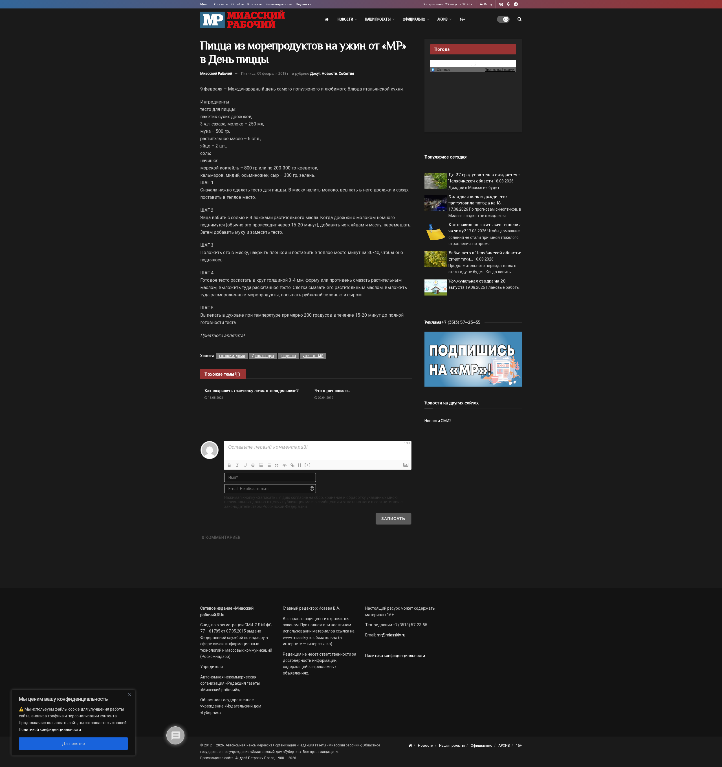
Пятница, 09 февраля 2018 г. (265, 73)
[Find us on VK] (501, 4)
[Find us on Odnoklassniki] (508, 4)
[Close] (129, 694)
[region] (73, 723)
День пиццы (263, 356)
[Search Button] (520, 19)
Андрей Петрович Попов (254, 758)
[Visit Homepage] (242, 19)
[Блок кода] (285, 465)
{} (300, 465)
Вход (487, 4)
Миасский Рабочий (216, 73)
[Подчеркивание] (245, 465)
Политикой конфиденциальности (50, 729)
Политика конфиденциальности (395, 655)
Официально (414, 19)
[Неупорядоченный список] (269, 465)
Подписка (303, 4)
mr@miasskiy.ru (390, 635)
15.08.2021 (215, 398)
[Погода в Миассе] (473, 63)
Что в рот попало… (332, 390)
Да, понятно (73, 743)
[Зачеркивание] (253, 465)
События (346, 73)
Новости (345, 19)
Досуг (315, 73)
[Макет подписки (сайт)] (473, 358)
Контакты (254, 4)
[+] (308, 465)
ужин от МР (313, 356)
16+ (462, 19)
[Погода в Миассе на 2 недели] (500, 70)
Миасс (205, 4)
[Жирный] (229, 465)
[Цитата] (277, 465)
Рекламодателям (279, 4)
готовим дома (232, 356)
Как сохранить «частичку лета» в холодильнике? (251, 390)
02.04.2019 (325, 398)
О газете (221, 4)
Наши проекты (378, 19)
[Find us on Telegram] (516, 4)
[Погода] (441, 69)
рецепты (288, 356)
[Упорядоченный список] (261, 465)
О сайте (237, 4)
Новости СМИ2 (438, 420)
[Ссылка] (292, 465)
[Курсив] (237, 465)
